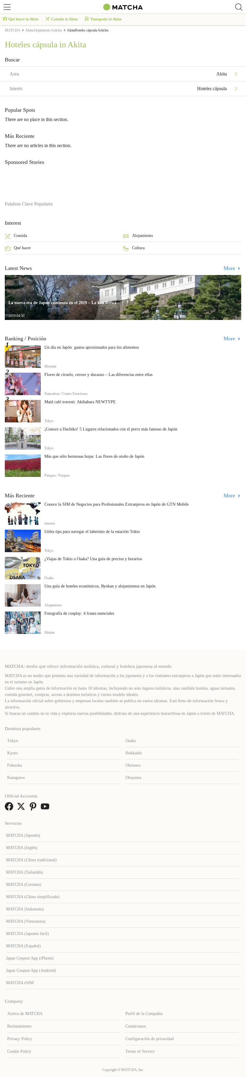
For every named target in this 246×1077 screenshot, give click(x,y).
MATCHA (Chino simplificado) (33, 897)
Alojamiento (142, 235)
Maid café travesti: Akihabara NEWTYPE (80, 402)
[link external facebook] (10, 808)
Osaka (130, 740)
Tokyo (12, 740)
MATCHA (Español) (23, 946)
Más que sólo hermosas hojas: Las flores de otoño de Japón (94, 456)
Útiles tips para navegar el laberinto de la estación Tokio (92, 531)
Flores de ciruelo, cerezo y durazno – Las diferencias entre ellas (98, 374)
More (230, 268)
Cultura (138, 248)
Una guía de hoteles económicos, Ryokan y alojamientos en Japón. (100, 586)
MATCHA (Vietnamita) (26, 921)
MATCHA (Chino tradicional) (31, 860)
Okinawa (132, 765)
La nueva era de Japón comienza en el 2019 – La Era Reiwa (62, 302)
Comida (20, 235)
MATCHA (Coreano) (23, 884)
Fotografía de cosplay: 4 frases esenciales (79, 613)
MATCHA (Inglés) (22, 847)
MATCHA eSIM (20, 983)
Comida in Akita (64, 19)
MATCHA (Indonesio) (25, 909)
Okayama (133, 777)
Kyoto (12, 753)
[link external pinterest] (34, 808)
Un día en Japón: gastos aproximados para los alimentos (91, 347)
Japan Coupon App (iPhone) (30, 958)
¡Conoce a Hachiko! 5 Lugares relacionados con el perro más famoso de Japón (110, 429)
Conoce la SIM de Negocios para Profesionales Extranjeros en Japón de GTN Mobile (116, 504)
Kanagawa (16, 777)
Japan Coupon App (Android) (31, 970)
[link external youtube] (46, 808)
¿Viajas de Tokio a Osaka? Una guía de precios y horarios (93, 559)
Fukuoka (14, 765)
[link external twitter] (22, 808)
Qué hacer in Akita (23, 19)
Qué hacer (22, 248)
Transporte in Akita (106, 19)
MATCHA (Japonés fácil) (27, 933)
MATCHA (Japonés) (23, 835)
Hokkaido (133, 753)
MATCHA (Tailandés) (24, 872)
